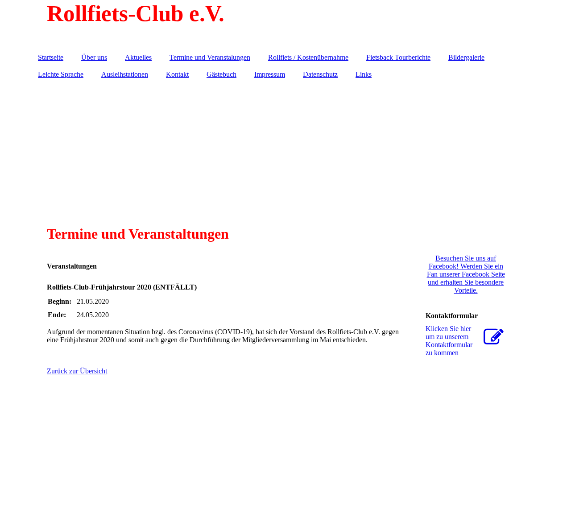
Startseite (50, 57)
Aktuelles (138, 57)
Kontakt (177, 74)
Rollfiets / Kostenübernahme (308, 57)
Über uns (94, 57)
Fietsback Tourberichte (398, 57)
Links (364, 74)
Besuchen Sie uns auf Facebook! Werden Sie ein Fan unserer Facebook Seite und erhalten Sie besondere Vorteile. (466, 274)
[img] (285, 24)
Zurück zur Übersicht (77, 371)
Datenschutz (320, 74)
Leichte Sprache (60, 74)
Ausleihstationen (124, 74)
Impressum (269, 74)
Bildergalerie (466, 57)
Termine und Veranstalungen (210, 57)
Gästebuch (221, 74)
